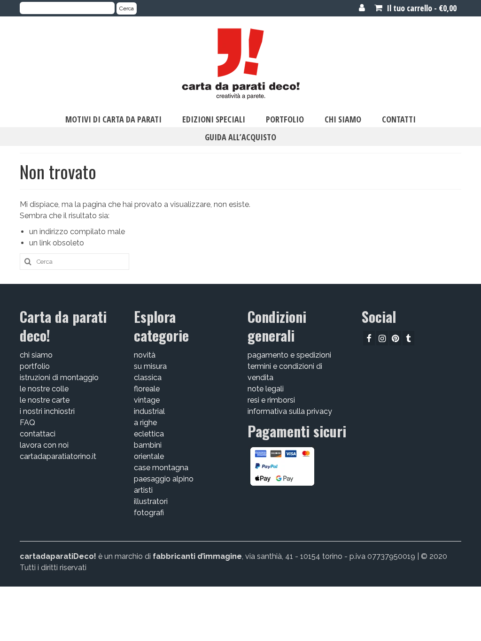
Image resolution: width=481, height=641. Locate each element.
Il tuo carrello (421, 8)
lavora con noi (44, 445)
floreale (147, 388)
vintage (147, 400)
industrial (149, 411)
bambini (148, 445)
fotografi (149, 512)
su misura (150, 366)
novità (144, 355)
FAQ (27, 422)
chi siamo (36, 355)
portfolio (35, 366)
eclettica (149, 433)
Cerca (126, 8)
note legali (266, 388)
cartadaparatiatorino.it (58, 456)
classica (148, 377)
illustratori (151, 501)
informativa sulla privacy (290, 411)
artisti (143, 490)
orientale (149, 456)
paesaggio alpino (164, 478)
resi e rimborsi (271, 400)
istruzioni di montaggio (59, 377)
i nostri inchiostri (47, 411)
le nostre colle (44, 388)
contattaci (37, 433)
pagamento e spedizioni (289, 355)
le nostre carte (45, 400)
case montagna (161, 467)
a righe (145, 422)
